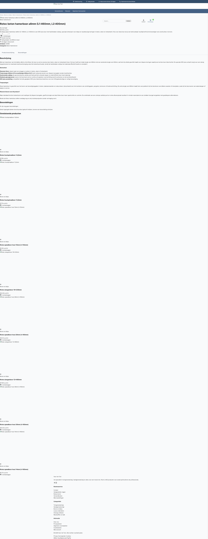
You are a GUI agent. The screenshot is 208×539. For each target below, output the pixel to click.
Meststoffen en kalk (59, 515)
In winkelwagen (6, 36)
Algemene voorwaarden (60, 526)
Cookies (68, 536)
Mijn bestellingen (59, 498)
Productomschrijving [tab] (8, 52)
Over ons (56, 522)
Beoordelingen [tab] (22, 52)
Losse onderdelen (59, 511)
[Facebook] (54, 483)
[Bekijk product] (0, 150)
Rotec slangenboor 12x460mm (11, 379)
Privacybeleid (57, 524)
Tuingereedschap (59, 505)
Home (1, 15)
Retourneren (57, 494)
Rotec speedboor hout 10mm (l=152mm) (14, 245)
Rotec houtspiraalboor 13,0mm (11, 200)
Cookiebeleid (57, 528)
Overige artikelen (59, 513)
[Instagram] (56, 483)
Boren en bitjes (8, 15)
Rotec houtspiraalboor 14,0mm (11, 155)
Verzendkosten (58, 496)
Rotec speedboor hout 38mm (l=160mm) (14, 424)
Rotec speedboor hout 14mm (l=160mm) (14, 469)
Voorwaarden (62, 536)
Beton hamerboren (17, 15)
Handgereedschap (59, 507)
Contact (56, 490)
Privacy (56, 536)
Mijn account (57, 529)
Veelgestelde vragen (59, 492)
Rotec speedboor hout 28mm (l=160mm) (14, 335)
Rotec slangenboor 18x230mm (11, 290)
